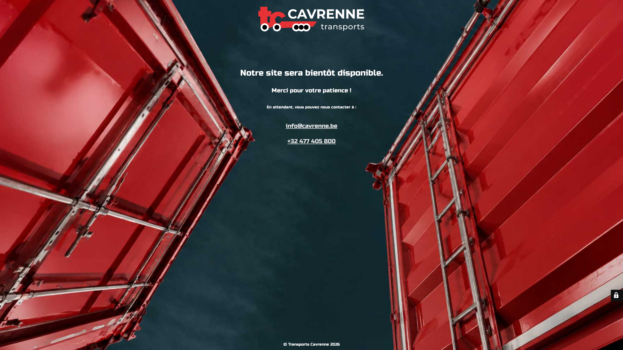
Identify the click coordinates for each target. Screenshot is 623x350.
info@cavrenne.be (311, 126)
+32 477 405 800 (311, 141)
